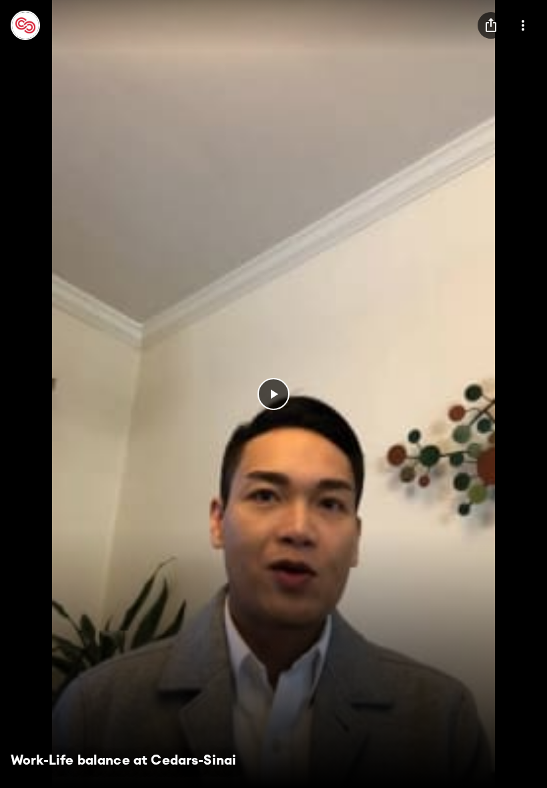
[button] (273, 394)
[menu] (491, 25)
